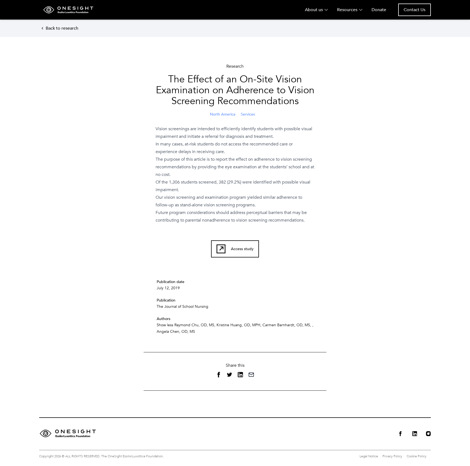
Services (248, 114)
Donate (379, 10)
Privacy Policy (392, 456)
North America (222, 114)
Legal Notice (369, 456)
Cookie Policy (416, 456)
